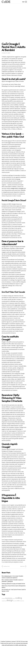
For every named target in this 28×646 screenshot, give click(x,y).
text (18, 600)
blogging (3, 598)
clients (13, 598)
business (8, 598)
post (14, 600)
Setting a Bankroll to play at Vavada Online (13, 583)
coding (18, 597)
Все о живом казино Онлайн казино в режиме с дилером (12, 580)
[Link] (6, 2)
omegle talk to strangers (17, 188)
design (9, 600)
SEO (16, 600)
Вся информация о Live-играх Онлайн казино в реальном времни (12, 576)
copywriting (4, 600)
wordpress (22, 600)
